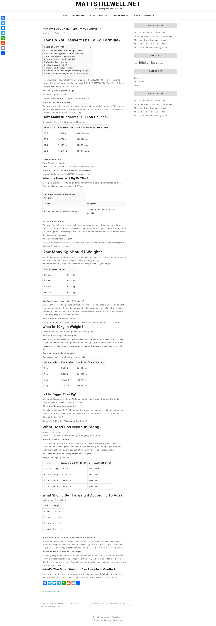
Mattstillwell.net (108, 4)
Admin (47, 33)
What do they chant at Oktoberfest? (150, 32)
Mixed (137, 15)
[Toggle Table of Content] (88, 47)
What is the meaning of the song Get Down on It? (60, 605)
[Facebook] (3, 18)
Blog (92, 15)
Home (65, 15)
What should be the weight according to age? (67, 71)
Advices (103, 15)
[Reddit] (3, 43)
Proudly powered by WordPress (108, 617)
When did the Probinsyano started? (150, 44)
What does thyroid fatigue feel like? (150, 40)
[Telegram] (3, 33)
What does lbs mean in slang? (60, 68)
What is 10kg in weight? (57, 62)
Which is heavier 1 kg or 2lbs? (60, 56)
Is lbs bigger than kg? (56, 65)
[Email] (3, 48)
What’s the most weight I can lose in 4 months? (68, 74)
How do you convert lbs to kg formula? (64, 51)
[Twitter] (3, 23)
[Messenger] (3, 28)
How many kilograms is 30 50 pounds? (64, 54)
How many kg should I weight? (60, 59)
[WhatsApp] (3, 38)
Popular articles (121, 15)
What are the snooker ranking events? (151, 47)
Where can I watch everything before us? (153, 36)
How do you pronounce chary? (110, 603)
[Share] (3, 53)
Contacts (149, 15)
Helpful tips (78, 15)
